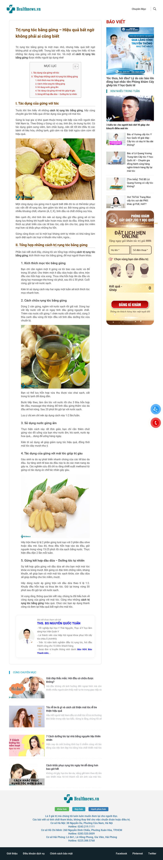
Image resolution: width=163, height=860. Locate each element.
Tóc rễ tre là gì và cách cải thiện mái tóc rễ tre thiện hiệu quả (71, 709)
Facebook (121, 853)
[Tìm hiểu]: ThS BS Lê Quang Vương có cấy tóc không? (140, 183)
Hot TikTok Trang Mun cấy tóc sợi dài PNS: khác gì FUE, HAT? (139, 201)
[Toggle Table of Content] (74, 66)
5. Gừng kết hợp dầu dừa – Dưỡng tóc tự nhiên (56, 94)
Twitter (152, 853)
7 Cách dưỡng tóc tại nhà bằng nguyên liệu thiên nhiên (73, 738)
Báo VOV (82, 649)
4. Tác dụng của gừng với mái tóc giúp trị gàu (55, 90)
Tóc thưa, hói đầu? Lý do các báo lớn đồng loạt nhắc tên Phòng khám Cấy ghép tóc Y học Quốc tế (130, 82)
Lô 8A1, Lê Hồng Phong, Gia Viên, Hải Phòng (91, 837)
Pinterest (137, 853)
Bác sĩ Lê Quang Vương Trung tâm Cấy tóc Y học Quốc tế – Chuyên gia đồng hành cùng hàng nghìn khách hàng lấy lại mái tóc (140, 162)
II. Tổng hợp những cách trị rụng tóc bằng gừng (54, 76)
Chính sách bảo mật (61, 853)
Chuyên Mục (139, 9)
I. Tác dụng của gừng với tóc (45, 72)
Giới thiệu (12, 853)
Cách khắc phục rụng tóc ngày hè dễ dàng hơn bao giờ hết (72, 767)
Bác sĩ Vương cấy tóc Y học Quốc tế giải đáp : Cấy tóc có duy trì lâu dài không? (140, 139)
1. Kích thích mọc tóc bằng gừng (49, 80)
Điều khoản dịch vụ (34, 853)
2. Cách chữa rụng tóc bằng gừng (50, 84)
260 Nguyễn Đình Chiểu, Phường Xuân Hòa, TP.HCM (92, 830)
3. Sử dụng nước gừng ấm (46, 87)
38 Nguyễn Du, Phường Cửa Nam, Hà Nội (89, 823)
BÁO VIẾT (115, 22)
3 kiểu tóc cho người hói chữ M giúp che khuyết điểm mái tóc (128, 126)
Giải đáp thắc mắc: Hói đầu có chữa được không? (69, 680)
